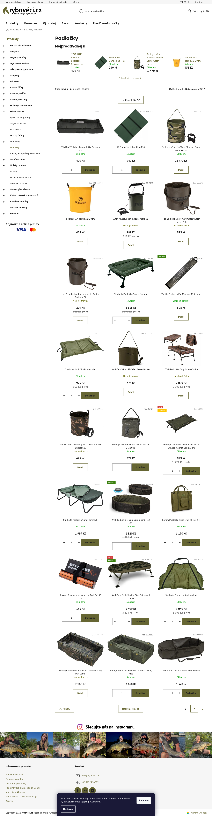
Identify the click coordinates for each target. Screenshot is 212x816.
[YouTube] (92, 790)
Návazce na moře (18, 183)
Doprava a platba (35, 2)
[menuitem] (12, 23)
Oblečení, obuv (17, 159)
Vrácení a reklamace (15, 792)
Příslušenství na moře (20, 177)
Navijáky (14, 51)
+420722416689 (90, 782)
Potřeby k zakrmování (21, 105)
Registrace (199, 2)
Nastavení (68, 809)
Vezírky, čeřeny (17, 135)
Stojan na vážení (18, 123)
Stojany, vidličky (18, 57)
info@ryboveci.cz (90, 775)
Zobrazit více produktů (130, 78)
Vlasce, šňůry (16, 87)
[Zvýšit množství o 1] (79, 169)
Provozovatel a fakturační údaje (21, 796)
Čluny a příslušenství (20, 189)
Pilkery (13, 171)
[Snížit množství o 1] (64, 169)
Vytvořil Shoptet (198, 812)
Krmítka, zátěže (17, 93)
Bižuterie (14, 81)
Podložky (14, 147)
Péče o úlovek (17, 111)
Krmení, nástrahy (18, 99)
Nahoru (66, 708)
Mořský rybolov (18, 165)
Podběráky (15, 141)
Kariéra (9, 800)
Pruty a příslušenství (20, 45)
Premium (14, 213)
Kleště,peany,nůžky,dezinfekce (25, 153)
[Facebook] (77, 790)
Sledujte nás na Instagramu (110, 727)
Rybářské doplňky (19, 201)
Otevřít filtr (131, 99)
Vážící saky (15, 129)
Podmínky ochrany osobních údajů (23, 787)
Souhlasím (144, 800)
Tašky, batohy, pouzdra (21, 69)
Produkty (13, 39)
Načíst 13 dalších (130, 708)
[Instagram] (85, 790)
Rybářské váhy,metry (20, 117)
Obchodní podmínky (58, 2)
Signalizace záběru (19, 63)
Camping (14, 75)
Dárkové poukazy (18, 207)
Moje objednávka (13, 2)
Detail (181, 169)
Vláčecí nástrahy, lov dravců (24, 195)
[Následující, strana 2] (194, 708)
